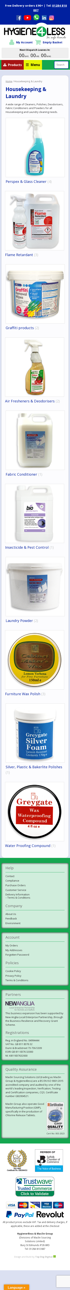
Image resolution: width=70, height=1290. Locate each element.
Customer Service (15, 890)
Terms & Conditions (16, 980)
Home (9, 81)
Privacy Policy (13, 975)
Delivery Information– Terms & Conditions (17, 896)
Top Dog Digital (44, 1256)
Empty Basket (52, 42)
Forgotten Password (17, 954)
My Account (24, 42)
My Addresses (13, 950)
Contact (9, 876)
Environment (12, 923)
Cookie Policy (13, 971)
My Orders (11, 945)
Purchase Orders (15, 885)
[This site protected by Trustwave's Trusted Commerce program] (34, 1187)
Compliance (12, 880)
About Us (10, 914)
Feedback (11, 918)
